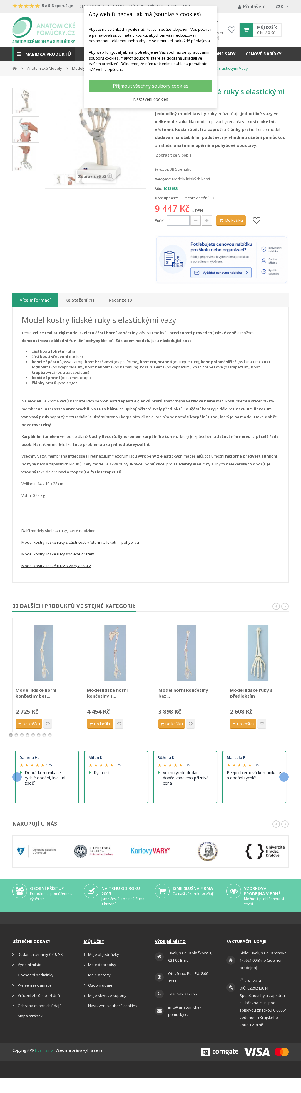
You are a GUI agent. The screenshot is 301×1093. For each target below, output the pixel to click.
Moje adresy (99, 975)
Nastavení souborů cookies (112, 1005)
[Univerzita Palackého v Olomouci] (36, 851)
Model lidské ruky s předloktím (251, 693)
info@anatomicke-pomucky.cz (184, 1010)
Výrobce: (162, 169)
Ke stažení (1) (79, 300)
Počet (159, 220)
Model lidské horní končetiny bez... (36, 693)
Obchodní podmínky (35, 975)
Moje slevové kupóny (107, 995)
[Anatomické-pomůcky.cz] (43, 30)
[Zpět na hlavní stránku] (14, 68)
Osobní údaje (100, 985)
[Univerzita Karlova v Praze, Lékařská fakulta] (93, 851)
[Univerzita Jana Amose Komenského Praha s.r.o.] (208, 851)
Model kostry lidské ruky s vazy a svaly (56, 565)
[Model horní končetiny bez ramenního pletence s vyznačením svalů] (186, 653)
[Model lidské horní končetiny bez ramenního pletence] (44, 653)
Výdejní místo (29, 964)
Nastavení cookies (150, 99)
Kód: (158, 188)
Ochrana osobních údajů (39, 1005)
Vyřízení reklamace (34, 985)
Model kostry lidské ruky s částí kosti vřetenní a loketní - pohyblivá (80, 542)
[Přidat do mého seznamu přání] (257, 220)
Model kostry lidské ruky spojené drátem (58, 554)
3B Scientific (180, 169)
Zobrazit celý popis (159, 155)
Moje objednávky (103, 954)
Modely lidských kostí (191, 178)
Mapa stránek (30, 1016)
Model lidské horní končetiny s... (107, 693)
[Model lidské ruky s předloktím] (258, 653)
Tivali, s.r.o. (44, 1050)
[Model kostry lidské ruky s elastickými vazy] (25, 101)
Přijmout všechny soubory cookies (150, 86)
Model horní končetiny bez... (183, 693)
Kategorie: (163, 178)
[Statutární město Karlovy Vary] (150, 851)
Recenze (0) (121, 300)
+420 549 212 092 (183, 994)
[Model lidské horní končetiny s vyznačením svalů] (115, 653)
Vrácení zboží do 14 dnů (38, 995)
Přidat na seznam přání (47, 724)
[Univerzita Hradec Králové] (265, 851)
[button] (43, 54)
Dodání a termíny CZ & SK (40, 954)
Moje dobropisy (102, 964)
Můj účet (94, 941)
